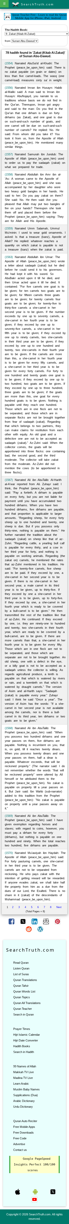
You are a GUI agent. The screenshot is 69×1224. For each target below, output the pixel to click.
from (7, 40)
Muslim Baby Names (26, 1089)
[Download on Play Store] (35, 1191)
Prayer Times (21, 1028)
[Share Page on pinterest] (57, 921)
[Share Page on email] (46, 921)
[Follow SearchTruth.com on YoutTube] (34, 1199)
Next (59, 907)
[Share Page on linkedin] (35, 921)
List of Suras (21, 974)
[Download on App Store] (18, 1191)
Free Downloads (23, 1132)
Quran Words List (24, 991)
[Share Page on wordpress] (40, 928)
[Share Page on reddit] (29, 928)
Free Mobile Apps (24, 1126)
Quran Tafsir (21, 985)
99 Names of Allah (24, 1066)
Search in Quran (23, 1014)
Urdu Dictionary (23, 1106)
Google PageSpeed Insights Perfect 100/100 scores (34, 1164)
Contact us (20, 1149)
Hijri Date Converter (25, 1040)
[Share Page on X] (23, 921)
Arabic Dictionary (24, 1100)
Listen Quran (21, 968)
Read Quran (21, 962)
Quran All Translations (27, 1003)
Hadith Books (21, 1046)
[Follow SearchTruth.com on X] (53, 1191)
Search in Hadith (23, 1052)
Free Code (19, 1138)
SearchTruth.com (36, 4)
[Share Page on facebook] (12, 921)
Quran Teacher (22, 1008)
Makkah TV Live (23, 1072)
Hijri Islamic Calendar (26, 1034)
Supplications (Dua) (25, 1095)
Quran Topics (21, 997)
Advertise (19, 1144)
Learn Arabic (21, 1083)
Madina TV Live (23, 1077)
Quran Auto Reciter (25, 1121)
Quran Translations (25, 980)
